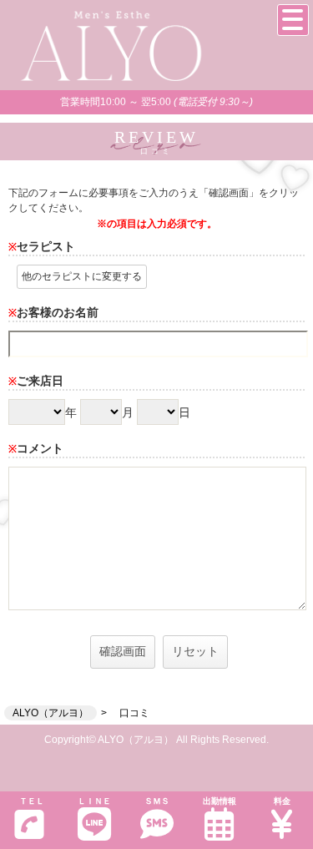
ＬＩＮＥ (94, 801)
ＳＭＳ (156, 801)
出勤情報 (219, 801)
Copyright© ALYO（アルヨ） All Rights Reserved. (156, 739)
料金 (282, 801)
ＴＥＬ (31, 801)
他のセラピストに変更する (82, 276)
